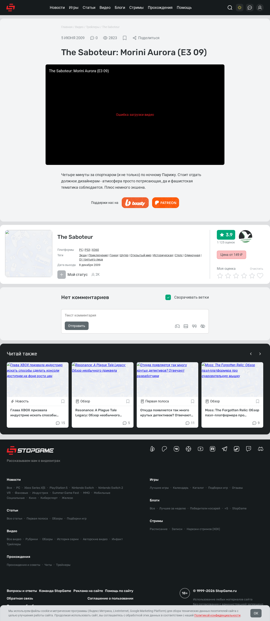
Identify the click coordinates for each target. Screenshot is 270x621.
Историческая (163, 255)
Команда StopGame (55, 591)
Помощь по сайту (119, 591)
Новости (57, 7)
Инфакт (117, 539)
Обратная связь (20, 598)
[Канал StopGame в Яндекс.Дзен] (188, 448)
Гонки (114, 255)
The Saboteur (111, 27)
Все (9, 488)
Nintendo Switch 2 (110, 488)
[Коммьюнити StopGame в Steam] (236, 448)
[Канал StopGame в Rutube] (212, 448)
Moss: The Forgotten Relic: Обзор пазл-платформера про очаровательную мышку (232, 413)
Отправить (76, 326)
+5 (226, 508)
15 (63, 423)
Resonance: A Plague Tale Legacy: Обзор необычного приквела (97, 413)
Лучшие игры (159, 488)
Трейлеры (93, 27)
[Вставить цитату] (194, 326)
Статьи (89, 7)
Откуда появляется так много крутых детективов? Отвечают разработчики (165, 413)
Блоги (120, 7)
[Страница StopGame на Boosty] (152, 448)
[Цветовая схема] (239, 7)
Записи (177, 529)
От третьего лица (91, 259)
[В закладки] (124, 37)
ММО (86, 493)
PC (81, 249)
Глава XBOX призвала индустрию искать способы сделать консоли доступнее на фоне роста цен (36, 413)
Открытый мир (140, 255)
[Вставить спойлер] (202, 326)
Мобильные (102, 493)
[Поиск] (230, 7)
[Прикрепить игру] (177, 326)
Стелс (179, 255)
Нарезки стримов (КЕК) (203, 529)
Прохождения (160, 7)
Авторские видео (95, 539)
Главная (67, 27)
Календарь (180, 488)
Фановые (21, 493)
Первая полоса (37, 518)
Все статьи (14, 518)
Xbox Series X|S (34, 488)
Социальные (16, 498)
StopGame (239, 508)
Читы (48, 565)
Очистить (256, 268)
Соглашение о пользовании (110, 598)
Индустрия (40, 493)
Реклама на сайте (88, 591)
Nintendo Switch (83, 488)
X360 (95, 249)
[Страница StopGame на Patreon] (164, 448)
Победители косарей (205, 508)
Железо (67, 498)
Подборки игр (76, 518)
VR (9, 493)
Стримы (136, 7)
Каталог (198, 488)
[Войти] (260, 7)
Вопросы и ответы (22, 591)
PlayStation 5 (59, 488)
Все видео (14, 539)
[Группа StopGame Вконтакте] (176, 448)
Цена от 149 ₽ (231, 255)
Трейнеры (63, 565)
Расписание (158, 529)
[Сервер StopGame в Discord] (260, 448)
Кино (32, 498)
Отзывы (237, 488)
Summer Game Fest (65, 493)
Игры (73, 7)
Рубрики (32, 539)
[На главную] (10, 7)
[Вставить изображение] (185, 326)
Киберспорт (49, 498)
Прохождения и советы (23, 565)
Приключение (98, 255)
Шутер (124, 255)
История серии (68, 539)
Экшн (83, 255)
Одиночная (192, 255)
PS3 (87, 249)
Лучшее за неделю (172, 508)
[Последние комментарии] (250, 7)
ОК (256, 613)
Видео (105, 7)
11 (193, 423)
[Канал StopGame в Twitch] (248, 448)
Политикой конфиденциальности (217, 615)
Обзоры (57, 518)
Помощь (184, 7)
